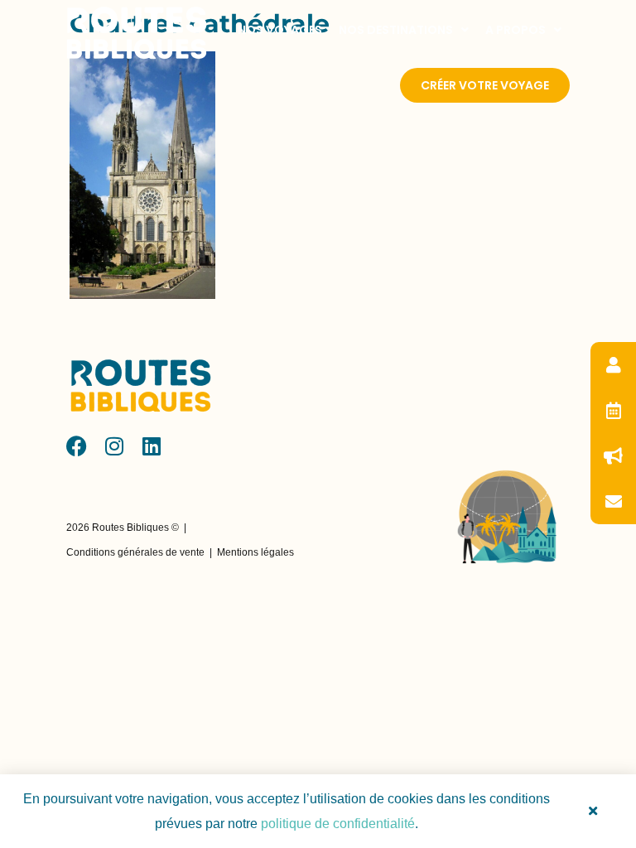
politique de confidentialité (338, 824)
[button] (122, 527)
